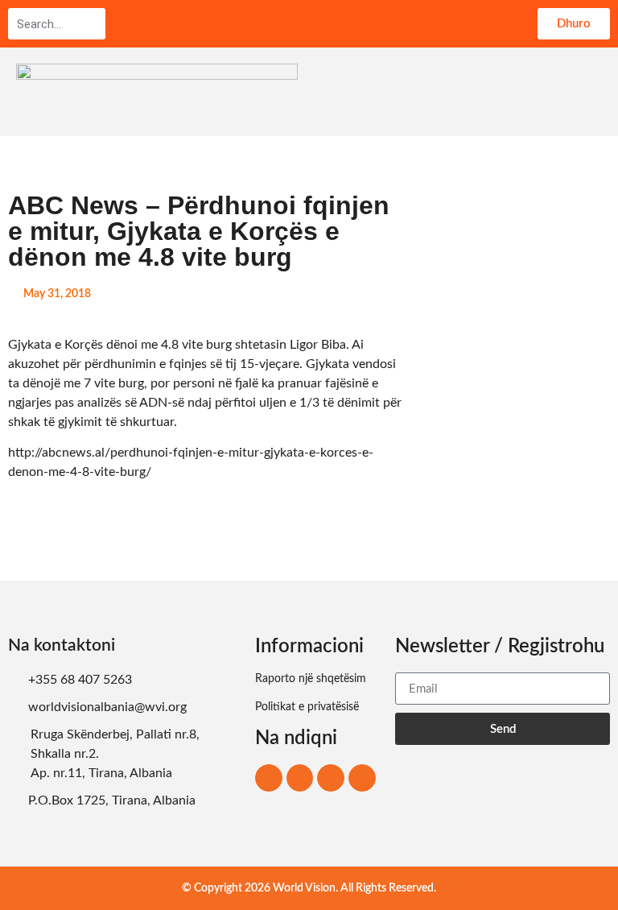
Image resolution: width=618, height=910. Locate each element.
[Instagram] (300, 778)
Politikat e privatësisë (307, 707)
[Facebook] (268, 778)
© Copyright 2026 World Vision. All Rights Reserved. (309, 888)
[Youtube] (362, 778)
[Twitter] (330, 778)
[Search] (92, 24)
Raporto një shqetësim (310, 679)
